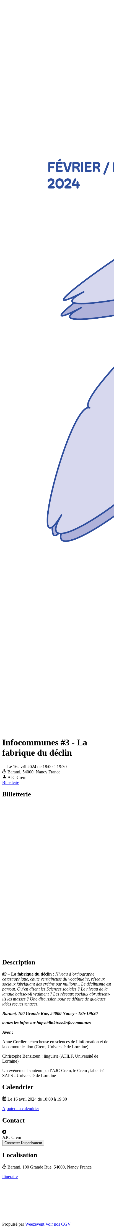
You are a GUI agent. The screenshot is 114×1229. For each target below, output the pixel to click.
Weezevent (34, 1224)
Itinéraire (10, 1176)
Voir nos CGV (58, 1224)
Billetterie (10, 782)
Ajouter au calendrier (20, 1108)
